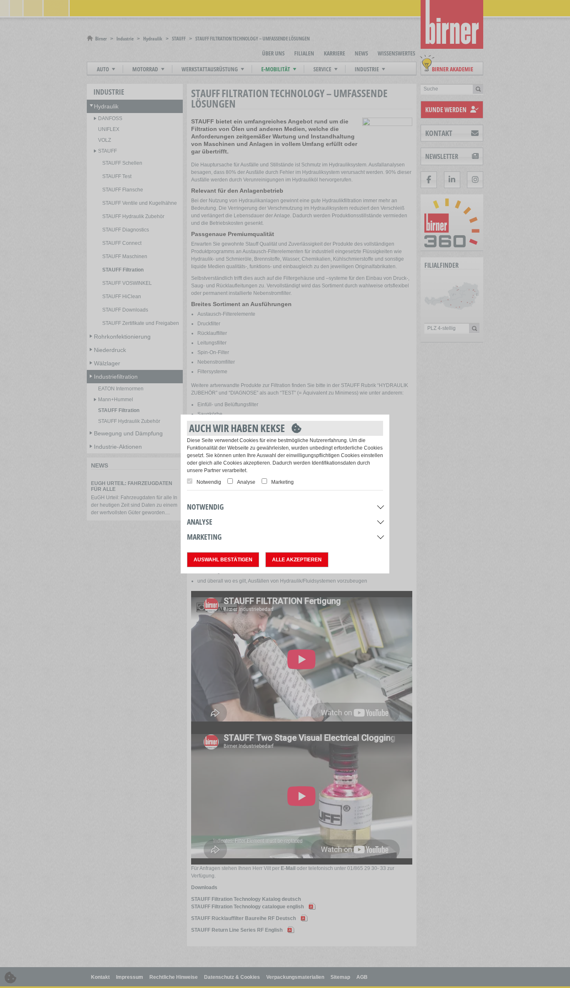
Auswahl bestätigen (223, 560)
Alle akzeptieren (297, 560)
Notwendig (209, 482)
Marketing (282, 482)
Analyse (246, 482)
